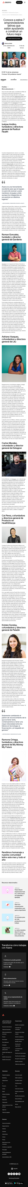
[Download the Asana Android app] (19, 1183)
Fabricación (4, 1102)
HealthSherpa (5, 568)
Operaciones (5, 1080)
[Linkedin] (11, 1174)
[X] (9, 1174)
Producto (4, 1085)
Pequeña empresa (6, 1075)
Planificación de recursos (20, 1053)
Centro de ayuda (18, 1075)
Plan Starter (4, 1039)
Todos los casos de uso (20, 1064)
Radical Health (10, 164)
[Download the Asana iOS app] (9, 1183)
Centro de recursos (19, 1088)
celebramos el (17, 96)
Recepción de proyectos (20, 1058)
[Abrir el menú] (24, 2)
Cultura (3, 1136)
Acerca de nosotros (6, 1123)
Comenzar (19, 2)
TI (2, 1083)
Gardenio (4, 264)
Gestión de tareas (18, 1061)
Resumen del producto (7, 1026)
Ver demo (6, 985)
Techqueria (15, 102)
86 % (12, 674)
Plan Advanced (5, 1042)
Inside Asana (5, 1134)
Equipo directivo (5, 1126)
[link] (4, 11)
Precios (3, 1036)
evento (5, 102)
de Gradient (17, 109)
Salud (3, 1091)
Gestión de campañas (19, 1024)
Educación (4, 1099)
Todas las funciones (6, 1029)
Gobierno (4, 1096)
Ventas (3, 1088)
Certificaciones (18, 1083)
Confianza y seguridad (7, 1146)
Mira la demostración (7, 89)
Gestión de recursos (6, 1059)
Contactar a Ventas (8, 1005)
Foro (16, 1085)
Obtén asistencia (18, 1077)
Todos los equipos (6, 1112)
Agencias (4, 1109)
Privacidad (4, 1149)
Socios (16, 1104)
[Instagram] (14, 1174)
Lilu (15, 394)
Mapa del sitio (18, 1106)
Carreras (4, 1131)
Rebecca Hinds (8, 43)
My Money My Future (15, 817)
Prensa (3, 1139)
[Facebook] (16, 1174)
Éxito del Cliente (18, 1098)
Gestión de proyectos (6, 1056)
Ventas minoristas (6, 1094)
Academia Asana (18, 1080)
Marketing (4, 1077)
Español (15, 1168)
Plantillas (4, 86)
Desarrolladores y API (19, 1101)
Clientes (4, 1128)
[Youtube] (19, 1174)
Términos (11, 1178)
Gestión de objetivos (19, 1036)
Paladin (21, 682)
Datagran (14, 479)
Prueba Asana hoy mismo (14, 38)
